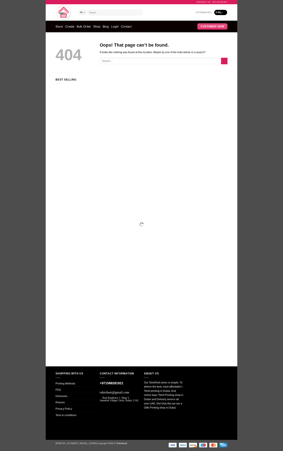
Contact (126, 26)
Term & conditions (66, 415)
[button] (220, 12)
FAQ (58, 389)
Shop (96, 26)
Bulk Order (84, 26)
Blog (106, 26)
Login (115, 26)
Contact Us (203, 2)
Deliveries (61, 396)
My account (220, 2)
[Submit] (139, 12)
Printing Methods (65, 383)
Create (69, 26)
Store (59, 26)
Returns (60, 402)
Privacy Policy (64, 408)
